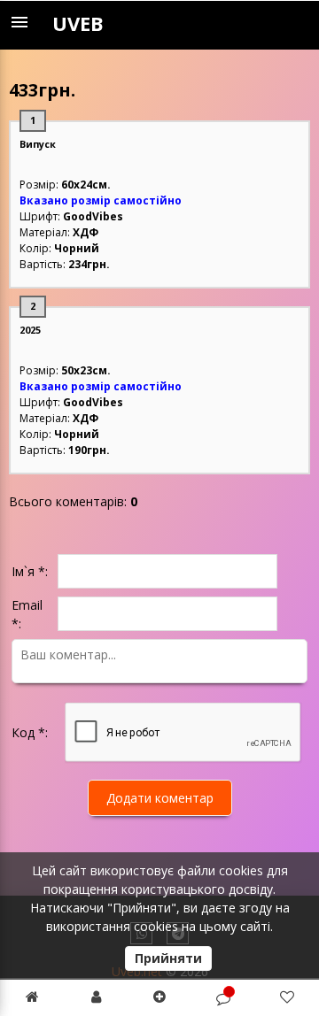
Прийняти (168, 958)
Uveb (78, 23)
